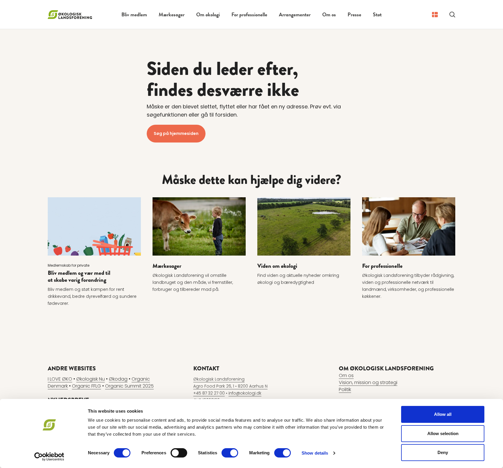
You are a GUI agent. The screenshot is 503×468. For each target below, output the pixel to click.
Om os (329, 14)
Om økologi (208, 14)
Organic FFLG (86, 386)
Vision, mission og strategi (368, 382)
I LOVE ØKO (60, 379)
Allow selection (442, 433)
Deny (443, 452)
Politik (345, 389)
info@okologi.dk (245, 393)
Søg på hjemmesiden (176, 133)
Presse (354, 14)
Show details (315, 453)
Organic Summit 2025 (129, 386)
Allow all (442, 414)
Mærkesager (172, 14)
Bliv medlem (134, 14)
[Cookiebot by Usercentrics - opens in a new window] (49, 456)
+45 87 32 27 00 (209, 393)
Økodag (118, 379)
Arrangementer (295, 14)
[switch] (179, 453)
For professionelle (249, 14)
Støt (377, 14)
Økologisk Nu (90, 379)
